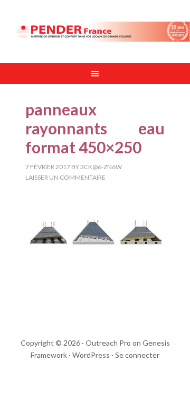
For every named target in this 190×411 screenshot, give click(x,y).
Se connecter (137, 354)
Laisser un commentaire (65, 177)
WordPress (91, 354)
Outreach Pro (108, 342)
